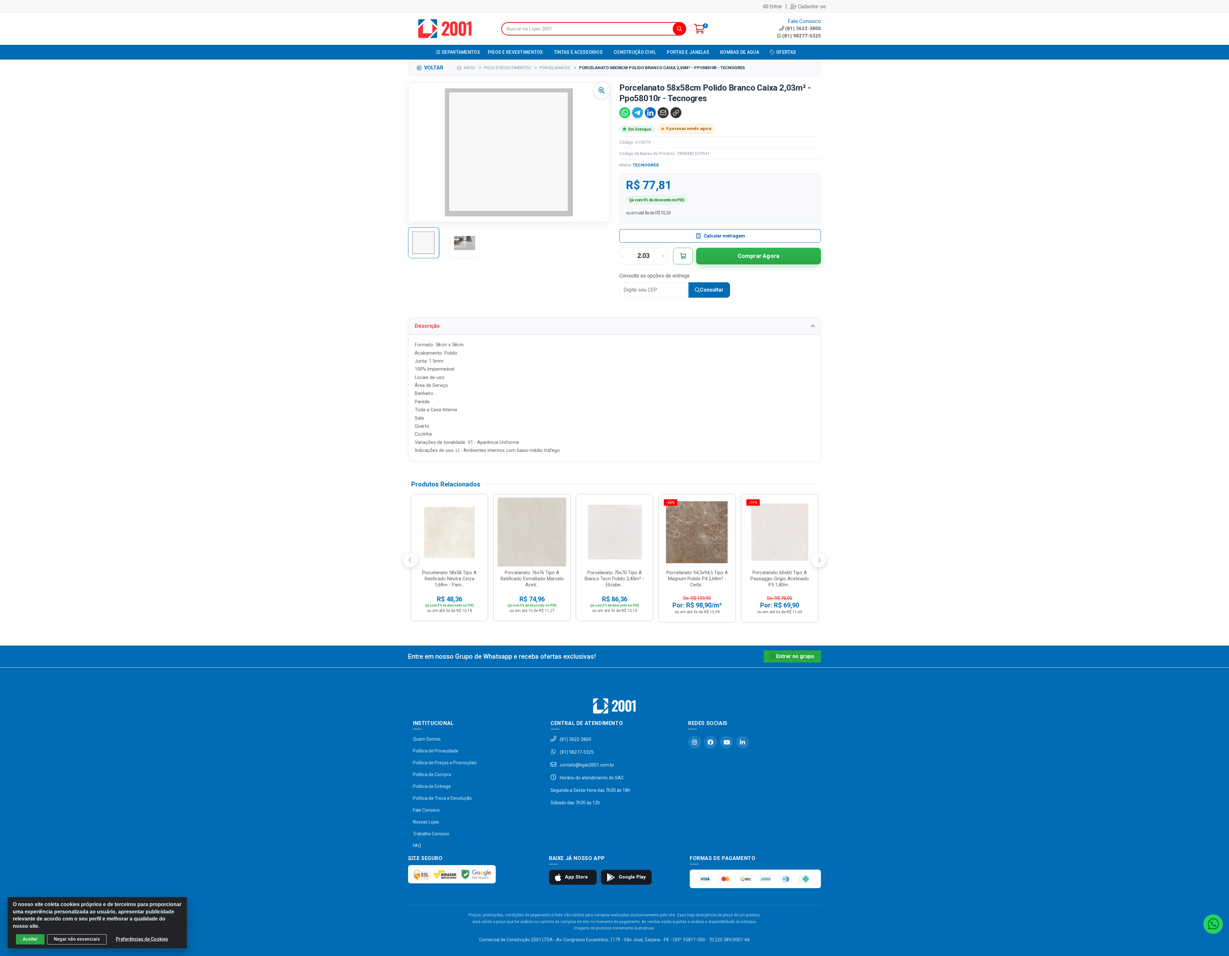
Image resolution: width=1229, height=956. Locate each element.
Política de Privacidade (435, 750)
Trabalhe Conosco (431, 833)
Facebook (710, 742)
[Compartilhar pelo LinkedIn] (650, 112)
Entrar (775, 6)
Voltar (433, 68)
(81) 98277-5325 (801, 36)
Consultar (712, 290)
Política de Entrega (432, 786)
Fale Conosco (426, 810)
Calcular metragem (724, 235)
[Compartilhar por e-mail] (663, 112)
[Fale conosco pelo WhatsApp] (1213, 924)
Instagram (694, 742)
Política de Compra (432, 774)
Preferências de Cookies (142, 939)
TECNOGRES (646, 164)
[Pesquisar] (679, 29)
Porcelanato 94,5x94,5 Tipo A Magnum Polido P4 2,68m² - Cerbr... (697, 579)
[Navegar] (410, 560)
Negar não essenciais (77, 939)
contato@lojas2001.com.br (586, 764)
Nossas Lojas (426, 821)
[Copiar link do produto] (676, 112)
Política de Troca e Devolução (442, 798)
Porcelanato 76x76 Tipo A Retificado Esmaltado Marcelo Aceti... (532, 579)
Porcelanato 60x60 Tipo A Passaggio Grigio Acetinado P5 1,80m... (780, 579)
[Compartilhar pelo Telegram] (637, 112)
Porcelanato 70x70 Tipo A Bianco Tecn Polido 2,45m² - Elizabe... (614, 579)
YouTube (726, 742)
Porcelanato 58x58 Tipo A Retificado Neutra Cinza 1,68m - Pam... (449, 579)
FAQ (417, 845)
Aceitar (30, 939)
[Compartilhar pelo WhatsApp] (624, 112)
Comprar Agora (759, 256)
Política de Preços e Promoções (445, 762)
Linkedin (742, 742)
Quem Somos (427, 739)
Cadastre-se (812, 6)
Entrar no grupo (795, 656)
